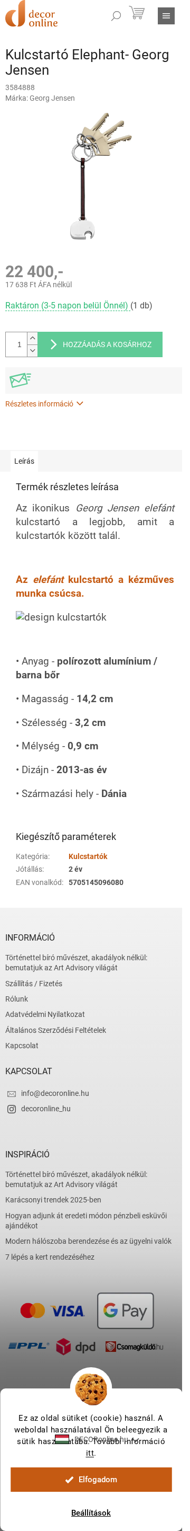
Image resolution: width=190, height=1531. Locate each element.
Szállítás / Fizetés (33, 983)
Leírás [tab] (24, 461)
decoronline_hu (46, 1108)
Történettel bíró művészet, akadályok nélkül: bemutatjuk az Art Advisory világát (76, 962)
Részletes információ (39, 404)
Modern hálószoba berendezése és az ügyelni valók (88, 1241)
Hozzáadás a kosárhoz (107, 344)
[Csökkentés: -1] (32, 350)
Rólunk (16, 999)
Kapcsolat (22, 1045)
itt (90, 1453)
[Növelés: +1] (32, 338)
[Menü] (166, 15)
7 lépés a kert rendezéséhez (49, 1257)
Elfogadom (98, 1479)
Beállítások (91, 1513)
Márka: (40, 98)
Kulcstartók (88, 856)
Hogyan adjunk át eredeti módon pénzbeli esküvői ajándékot (86, 1220)
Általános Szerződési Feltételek (55, 1030)
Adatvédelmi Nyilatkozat (45, 1014)
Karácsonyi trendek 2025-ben (53, 1200)
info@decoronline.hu (55, 1093)
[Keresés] (116, 15)
